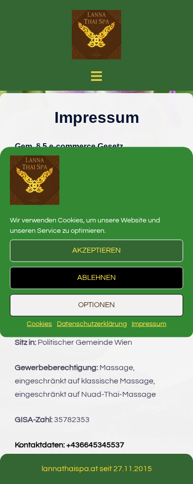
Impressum (149, 323)
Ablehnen (96, 277)
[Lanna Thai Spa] (96, 34)
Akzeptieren (96, 250)
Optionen (96, 305)
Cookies (39, 323)
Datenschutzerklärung (92, 323)
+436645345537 (95, 445)
